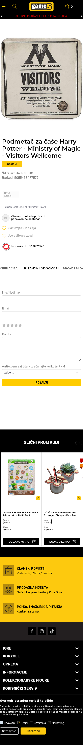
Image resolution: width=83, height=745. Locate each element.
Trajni (24, 722)
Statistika (40, 722)
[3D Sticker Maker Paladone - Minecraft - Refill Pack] (21, 477)
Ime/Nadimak (11, 292)
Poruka (6, 334)
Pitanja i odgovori (41, 268)
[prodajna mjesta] (8, 589)
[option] (41, 16)
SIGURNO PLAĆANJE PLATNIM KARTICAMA (41, 16)
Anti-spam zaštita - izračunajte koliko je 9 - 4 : (34, 366)
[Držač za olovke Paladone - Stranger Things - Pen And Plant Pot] (62, 477)
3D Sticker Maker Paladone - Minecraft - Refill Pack (20, 514)
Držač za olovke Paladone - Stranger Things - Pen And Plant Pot (60, 514)
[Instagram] (42, 631)
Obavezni (10, 722)
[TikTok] (52, 631)
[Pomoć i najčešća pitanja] (8, 608)
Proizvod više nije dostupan (25, 207)
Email (5, 308)
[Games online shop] (41, 6)
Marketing (58, 722)
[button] (14, 6)
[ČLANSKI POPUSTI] (8, 570)
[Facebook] (32, 631)
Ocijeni (12, 164)
